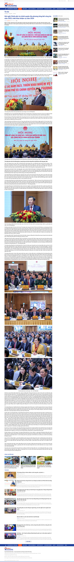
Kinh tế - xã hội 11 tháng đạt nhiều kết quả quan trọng (63, 73)
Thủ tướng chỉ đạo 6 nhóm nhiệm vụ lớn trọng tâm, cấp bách (30, 472)
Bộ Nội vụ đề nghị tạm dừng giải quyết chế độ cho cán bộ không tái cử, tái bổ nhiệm (28, 466)
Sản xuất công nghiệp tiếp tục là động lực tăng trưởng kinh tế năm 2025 (63, 55)
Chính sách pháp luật (60, 8)
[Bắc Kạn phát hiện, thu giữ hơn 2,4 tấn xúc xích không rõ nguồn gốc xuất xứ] (55, 32)
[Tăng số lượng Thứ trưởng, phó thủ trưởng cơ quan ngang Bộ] (55, 50)
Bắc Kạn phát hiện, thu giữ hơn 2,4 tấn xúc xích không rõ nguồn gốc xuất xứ (63, 31)
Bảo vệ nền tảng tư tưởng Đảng (12, 8)
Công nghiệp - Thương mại (62, 57)
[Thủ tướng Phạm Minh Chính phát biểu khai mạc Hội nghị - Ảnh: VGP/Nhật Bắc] (28, 93)
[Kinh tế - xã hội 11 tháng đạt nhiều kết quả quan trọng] (55, 74)
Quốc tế (14, 13)
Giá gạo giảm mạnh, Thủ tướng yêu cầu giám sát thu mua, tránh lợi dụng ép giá (44, 466)
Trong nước (10, 13)
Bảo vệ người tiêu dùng (47, 8)
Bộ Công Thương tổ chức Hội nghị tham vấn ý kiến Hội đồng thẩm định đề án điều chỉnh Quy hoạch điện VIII (63, 67)
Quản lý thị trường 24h (31, 8)
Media (66, 8)
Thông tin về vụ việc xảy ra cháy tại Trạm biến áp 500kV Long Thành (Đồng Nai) (63, 43)
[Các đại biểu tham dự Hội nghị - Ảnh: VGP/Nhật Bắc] (28, 276)
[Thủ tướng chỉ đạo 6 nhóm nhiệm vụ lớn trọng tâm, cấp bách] (10, 475)
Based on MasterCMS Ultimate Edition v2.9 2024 (11, 560)
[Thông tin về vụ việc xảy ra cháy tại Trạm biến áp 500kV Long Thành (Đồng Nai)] (55, 44)
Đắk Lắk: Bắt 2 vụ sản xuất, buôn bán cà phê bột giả (28, 516)
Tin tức (20, 8)
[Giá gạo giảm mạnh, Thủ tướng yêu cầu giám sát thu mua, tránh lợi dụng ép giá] (44, 460)
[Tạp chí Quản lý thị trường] (10, 4)
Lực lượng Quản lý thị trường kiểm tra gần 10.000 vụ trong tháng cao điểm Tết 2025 (63, 61)
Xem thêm (28, 541)
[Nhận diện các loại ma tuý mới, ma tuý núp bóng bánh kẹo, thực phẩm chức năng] (55, 20)
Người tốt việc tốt (40, 8)
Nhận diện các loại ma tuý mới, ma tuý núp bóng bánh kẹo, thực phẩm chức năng (63, 19)
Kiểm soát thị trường (61, 63)
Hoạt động (6, 13)
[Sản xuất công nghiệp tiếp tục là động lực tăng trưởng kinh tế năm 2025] (55, 56)
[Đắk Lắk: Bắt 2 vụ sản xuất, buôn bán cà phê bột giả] (10, 519)
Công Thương (25, 8)
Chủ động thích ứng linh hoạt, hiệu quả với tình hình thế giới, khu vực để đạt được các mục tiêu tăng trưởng (11, 466)
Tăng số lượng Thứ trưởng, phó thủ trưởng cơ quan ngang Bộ (63, 49)
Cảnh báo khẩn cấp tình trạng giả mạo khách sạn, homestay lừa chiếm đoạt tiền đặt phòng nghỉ (63, 25)
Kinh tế (54, 8)
